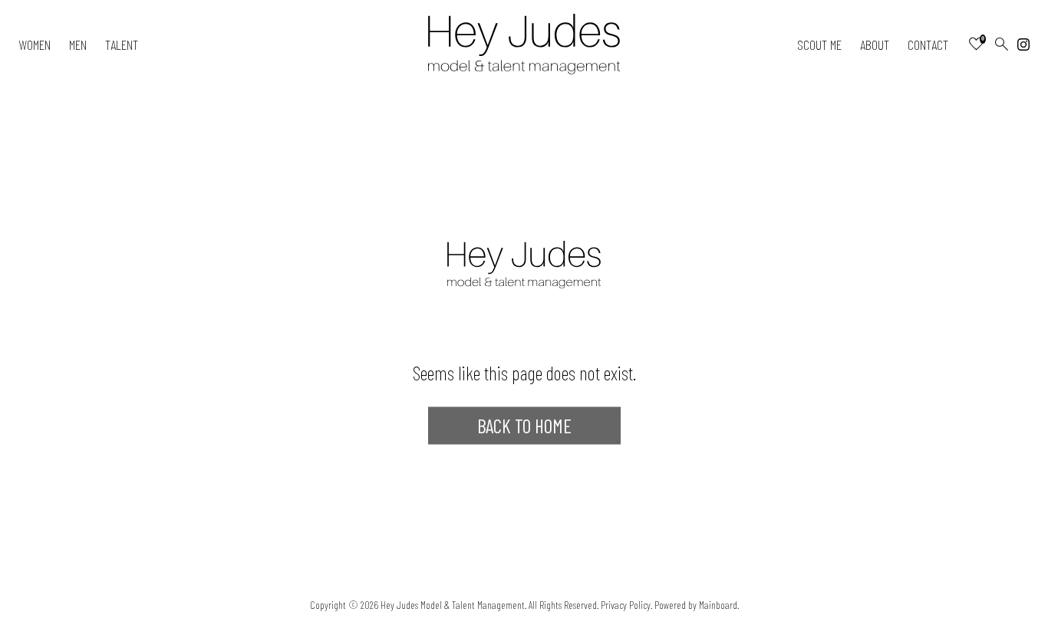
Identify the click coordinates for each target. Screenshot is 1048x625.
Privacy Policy (626, 604)
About (874, 44)
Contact (928, 44)
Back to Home (524, 425)
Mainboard (718, 604)
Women (34, 44)
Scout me (819, 44)
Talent (121, 44)
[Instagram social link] (1023, 44)
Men (78, 44)
